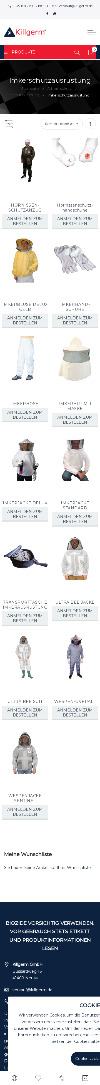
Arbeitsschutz (59, 88)
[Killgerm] (25, 32)
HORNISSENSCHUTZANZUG (25, 208)
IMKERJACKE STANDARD (75, 505)
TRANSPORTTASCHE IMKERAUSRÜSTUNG (25, 605)
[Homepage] (62, 1078)
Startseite (30, 88)
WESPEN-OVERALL (75, 701)
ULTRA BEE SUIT (25, 701)
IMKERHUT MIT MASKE (75, 406)
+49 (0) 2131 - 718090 (31, 6)
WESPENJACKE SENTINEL (25, 798)
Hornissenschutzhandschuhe (75, 208)
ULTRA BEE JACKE (75, 602)
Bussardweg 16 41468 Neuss (27, 971)
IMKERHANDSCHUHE (75, 307)
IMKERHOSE (25, 403)
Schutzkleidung (25, 95)
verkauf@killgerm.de (75, 6)
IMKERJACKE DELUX (25, 502)
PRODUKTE (23, 52)
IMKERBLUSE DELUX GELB (25, 307)
